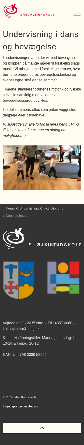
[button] (42, 167)
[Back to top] (42, 428)
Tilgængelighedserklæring (20, 406)
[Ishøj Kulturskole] (29, 11)
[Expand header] (77, 10)
